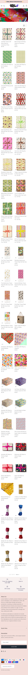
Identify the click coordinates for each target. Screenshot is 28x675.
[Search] (4, 5)
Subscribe (14, 646)
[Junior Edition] (14, 6)
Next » (17, 574)
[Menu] (1, 5)
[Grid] (24, 25)
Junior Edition (7, 670)
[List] (26, 25)
